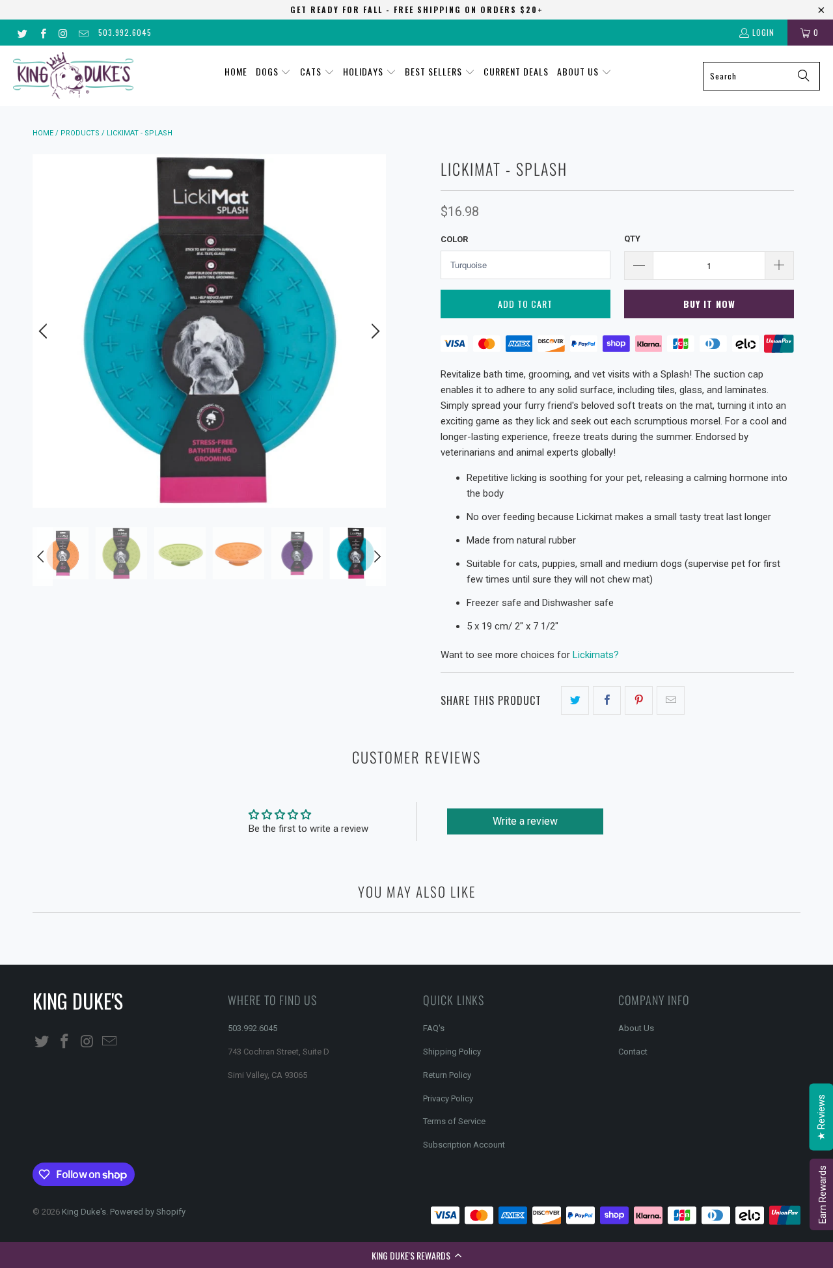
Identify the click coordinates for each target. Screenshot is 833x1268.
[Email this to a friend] (671, 700)
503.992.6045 (125, 32)
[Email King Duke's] (83, 32)
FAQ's (433, 1028)
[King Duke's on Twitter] (21, 32)
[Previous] (45, 331)
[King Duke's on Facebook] (42, 32)
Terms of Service (454, 1121)
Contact (633, 1051)
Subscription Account (464, 1145)
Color (454, 239)
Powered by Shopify (147, 1212)
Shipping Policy (452, 1051)
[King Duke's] (73, 76)
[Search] (803, 76)
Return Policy (447, 1075)
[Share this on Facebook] (607, 700)
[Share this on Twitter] (575, 700)
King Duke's (84, 1212)
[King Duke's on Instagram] (62, 32)
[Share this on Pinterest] (639, 700)
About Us (636, 1028)
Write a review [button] (525, 821)
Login (763, 32)
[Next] (374, 331)
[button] (416, 1255)
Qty (632, 238)
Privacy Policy (448, 1098)
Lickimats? (596, 655)
